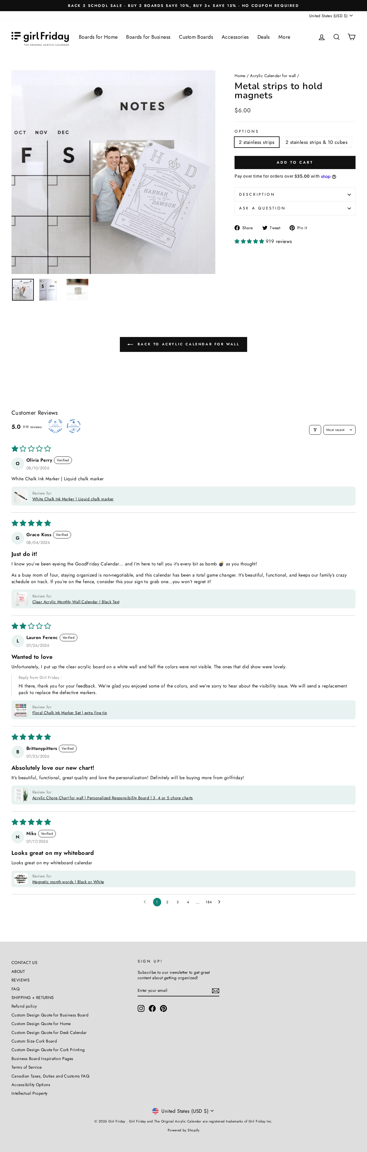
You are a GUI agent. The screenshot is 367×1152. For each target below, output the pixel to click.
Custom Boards (196, 37)
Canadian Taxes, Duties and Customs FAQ (50, 1076)
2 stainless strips (257, 142)
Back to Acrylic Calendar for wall (187, 344)
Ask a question (262, 208)
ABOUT (18, 971)
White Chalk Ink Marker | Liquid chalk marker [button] (73, 499)
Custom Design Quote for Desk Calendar (49, 1032)
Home (240, 76)
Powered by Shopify (184, 1130)
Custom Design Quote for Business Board (49, 1015)
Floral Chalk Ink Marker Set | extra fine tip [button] (69, 713)
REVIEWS (20, 980)
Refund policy (24, 1006)
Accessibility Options (30, 1085)
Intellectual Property (29, 1093)
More (284, 37)
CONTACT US (24, 962)
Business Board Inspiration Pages (42, 1058)
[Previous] (20, 172)
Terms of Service (26, 1067)
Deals (263, 37)
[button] (250, 241)
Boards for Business (148, 37)
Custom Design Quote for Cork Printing (48, 1050)
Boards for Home (98, 37)
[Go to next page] (220, 902)
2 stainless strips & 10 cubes (317, 142)
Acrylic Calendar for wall (273, 76)
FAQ (15, 989)
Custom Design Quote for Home (41, 1023)
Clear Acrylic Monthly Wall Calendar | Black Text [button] (75, 602)
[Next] (206, 172)
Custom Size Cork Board (34, 1041)
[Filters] (315, 430)
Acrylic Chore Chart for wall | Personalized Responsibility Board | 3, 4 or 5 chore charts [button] (112, 798)
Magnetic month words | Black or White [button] (68, 882)
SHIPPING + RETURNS (32, 997)
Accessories (235, 37)
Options (247, 131)
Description (257, 194)
